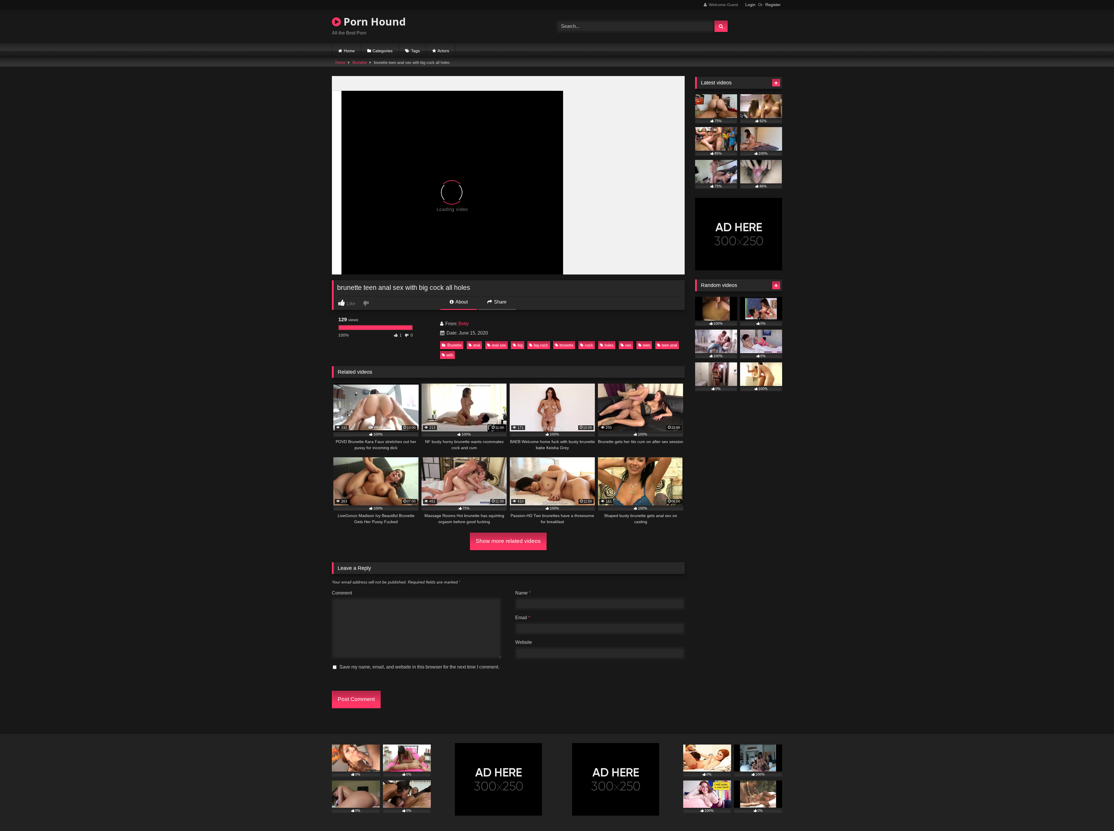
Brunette (359, 62)
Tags (415, 50)
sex (628, 345)
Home (349, 50)
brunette (566, 345)
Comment (342, 592)
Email (522, 617)
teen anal (669, 345)
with (449, 355)
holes (609, 345)
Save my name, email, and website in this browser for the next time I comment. (419, 666)
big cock (541, 345)
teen (646, 345)
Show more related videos (508, 541)
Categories (382, 50)
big (520, 345)
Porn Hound (373, 22)
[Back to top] (1096, 813)
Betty (463, 323)
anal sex (499, 345)
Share (500, 301)
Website (523, 642)
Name (523, 592)
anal (476, 345)
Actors (443, 50)
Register (773, 4)
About (461, 301)
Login (750, 4)
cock (589, 345)
